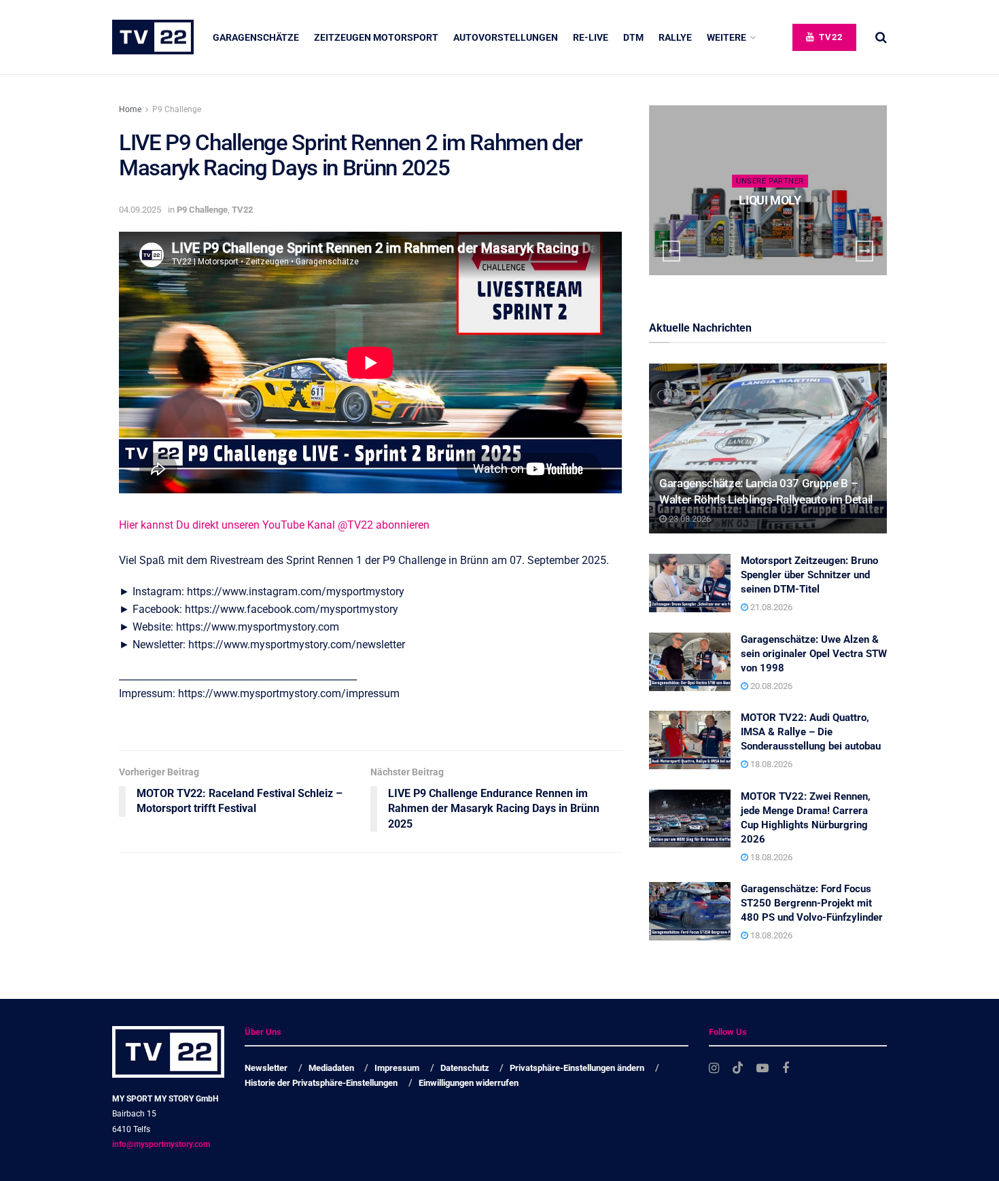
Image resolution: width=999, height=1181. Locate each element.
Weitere (726, 37)
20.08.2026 (770, 686)
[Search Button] (881, 37)
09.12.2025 (773, 226)
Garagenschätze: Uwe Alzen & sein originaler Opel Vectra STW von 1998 (814, 653)
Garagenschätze (256, 37)
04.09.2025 (140, 210)
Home (130, 109)
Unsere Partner (770, 181)
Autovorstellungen (505, 37)
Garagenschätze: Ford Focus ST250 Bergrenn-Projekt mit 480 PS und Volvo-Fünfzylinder (812, 903)
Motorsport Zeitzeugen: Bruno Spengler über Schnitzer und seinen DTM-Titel (809, 574)
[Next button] (864, 251)
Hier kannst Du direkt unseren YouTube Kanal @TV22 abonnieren (274, 524)
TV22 (829, 37)
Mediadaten (331, 1068)
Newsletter (266, 1068)
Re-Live (590, 37)
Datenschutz (464, 1068)
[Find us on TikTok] (738, 1068)
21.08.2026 (770, 607)
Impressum (396, 1068)
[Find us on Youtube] (762, 1068)
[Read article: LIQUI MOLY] (768, 190)
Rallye (675, 37)
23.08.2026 (689, 519)
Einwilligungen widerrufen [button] (469, 1083)
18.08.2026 (770, 764)
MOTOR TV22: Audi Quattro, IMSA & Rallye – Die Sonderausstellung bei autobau (811, 731)
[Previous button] (671, 251)
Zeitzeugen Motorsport (376, 37)
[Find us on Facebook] (785, 1068)
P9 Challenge (176, 109)
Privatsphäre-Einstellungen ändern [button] (577, 1068)
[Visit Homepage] (153, 37)
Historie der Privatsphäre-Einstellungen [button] (321, 1083)
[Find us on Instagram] (714, 1068)
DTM (633, 37)
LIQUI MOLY (770, 200)
